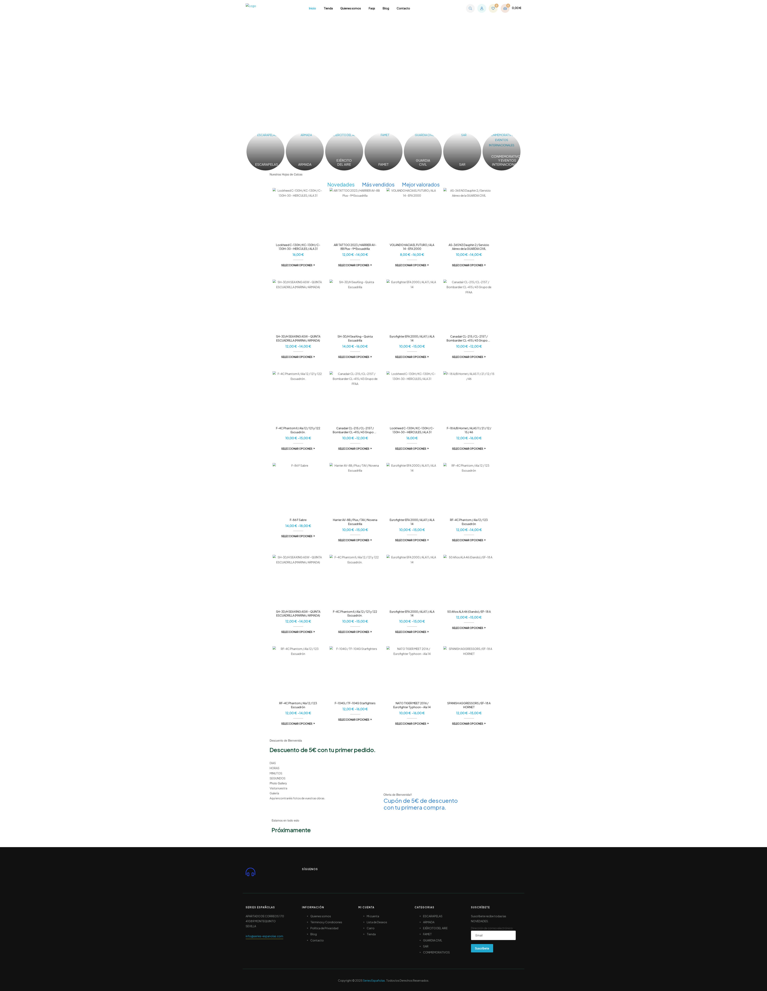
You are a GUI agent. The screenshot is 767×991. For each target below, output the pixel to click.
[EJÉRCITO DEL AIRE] (344, 151)
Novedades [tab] (341, 184)
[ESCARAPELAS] (265, 151)
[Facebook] (307, 878)
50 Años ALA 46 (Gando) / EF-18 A (469, 611)
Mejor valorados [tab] (421, 184)
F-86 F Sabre (298, 520)
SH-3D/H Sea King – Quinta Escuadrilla (355, 338)
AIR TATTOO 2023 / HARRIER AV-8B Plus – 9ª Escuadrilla (355, 247)
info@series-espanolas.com (264, 936)
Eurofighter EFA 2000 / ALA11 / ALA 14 (412, 338)
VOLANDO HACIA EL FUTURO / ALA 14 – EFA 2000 (412, 247)
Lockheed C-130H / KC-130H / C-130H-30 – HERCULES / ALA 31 (298, 247)
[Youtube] (321, 878)
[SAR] (462, 151)
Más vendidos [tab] (378, 184)
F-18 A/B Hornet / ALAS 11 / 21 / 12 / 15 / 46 (469, 430)
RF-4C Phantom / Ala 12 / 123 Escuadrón (469, 522)
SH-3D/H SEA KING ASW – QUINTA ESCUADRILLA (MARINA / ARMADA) (298, 338)
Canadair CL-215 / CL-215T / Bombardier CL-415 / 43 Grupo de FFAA (469, 339)
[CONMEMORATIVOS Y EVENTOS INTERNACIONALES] (502, 151)
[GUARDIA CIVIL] (423, 151)
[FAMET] (383, 151)
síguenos (310, 869)
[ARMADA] (305, 151)
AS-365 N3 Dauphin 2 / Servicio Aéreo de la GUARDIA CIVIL (469, 247)
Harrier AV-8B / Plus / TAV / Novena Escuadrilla (355, 522)
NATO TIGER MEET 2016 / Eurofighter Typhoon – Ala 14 (412, 705)
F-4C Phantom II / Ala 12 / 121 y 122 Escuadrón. (298, 430)
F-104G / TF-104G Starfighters (355, 703)
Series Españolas (374, 980)
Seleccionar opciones (296, 265)
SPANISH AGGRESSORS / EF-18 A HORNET (469, 705)
